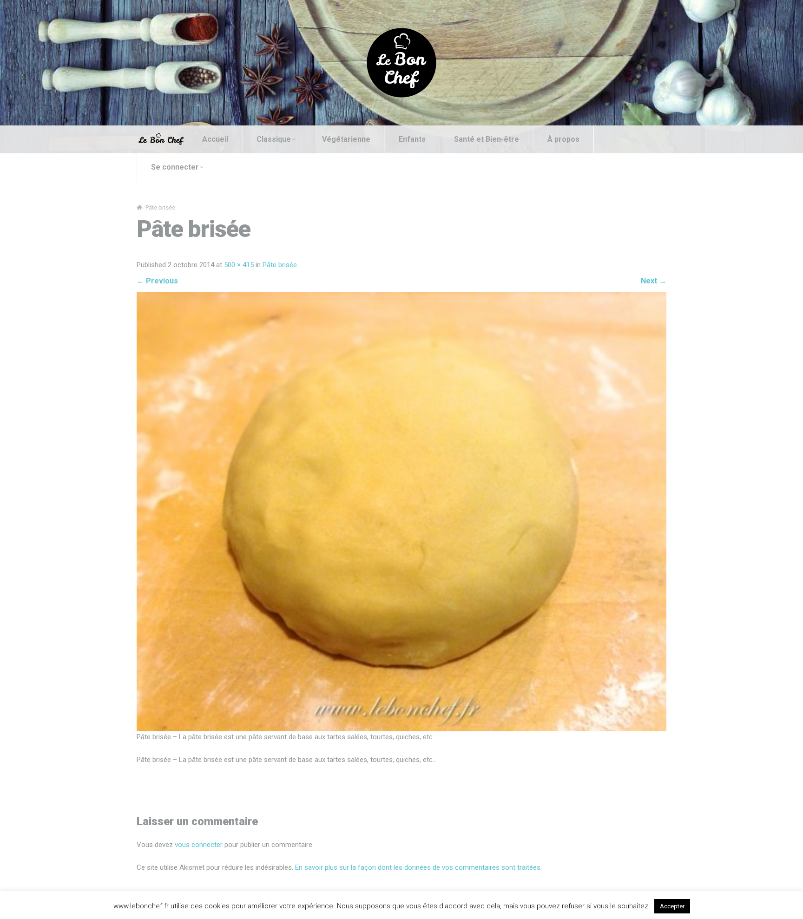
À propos (563, 139)
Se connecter (175, 167)
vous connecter (199, 844)
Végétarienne (346, 139)
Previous (157, 280)
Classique (274, 139)
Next (653, 280)
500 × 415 (239, 265)
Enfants (412, 139)
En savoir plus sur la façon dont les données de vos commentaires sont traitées (417, 867)
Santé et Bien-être (486, 139)
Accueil (215, 139)
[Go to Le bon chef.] (139, 207)
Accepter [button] (672, 906)
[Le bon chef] (401, 62)
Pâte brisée (280, 265)
